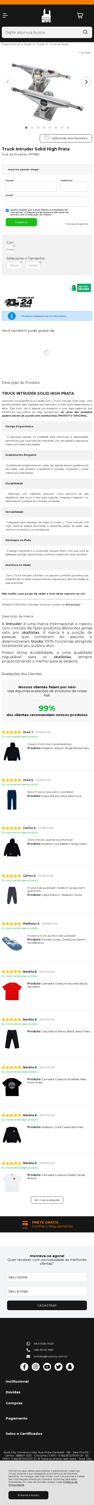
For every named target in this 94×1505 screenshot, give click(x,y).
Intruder (14, 624)
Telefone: (66, 180)
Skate (28, 44)
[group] (47, 1224)
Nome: (10, 180)
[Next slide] (86, 82)
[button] (26, 127)
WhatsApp (72, 604)
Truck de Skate (58, 44)
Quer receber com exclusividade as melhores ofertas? (47, 1262)
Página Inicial (11, 44)
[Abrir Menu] (5, 15)
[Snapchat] (70, 1369)
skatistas (30, 632)
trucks (37, 641)
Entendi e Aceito (28, 1495)
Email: (10, 195)
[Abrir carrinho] (83, 15)
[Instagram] (36, 1369)
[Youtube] (47, 1369)
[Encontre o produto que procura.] (85, 32)
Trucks (40, 44)
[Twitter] (59, 1369)
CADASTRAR (47, 1305)
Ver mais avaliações (47, 1200)
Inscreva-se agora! (47, 1256)
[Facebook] (24, 1369)
